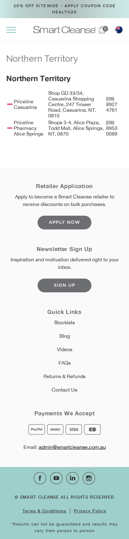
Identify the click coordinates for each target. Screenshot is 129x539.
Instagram (89, 478)
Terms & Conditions (44, 510)
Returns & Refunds (64, 376)
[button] (11, 29)
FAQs (65, 363)
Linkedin (72, 478)
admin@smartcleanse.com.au (72, 447)
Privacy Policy (90, 510)
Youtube (56, 478)
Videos (64, 349)
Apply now (64, 222)
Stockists (64, 322)
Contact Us (64, 390)
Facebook (40, 478)
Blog (64, 336)
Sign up (64, 285)
